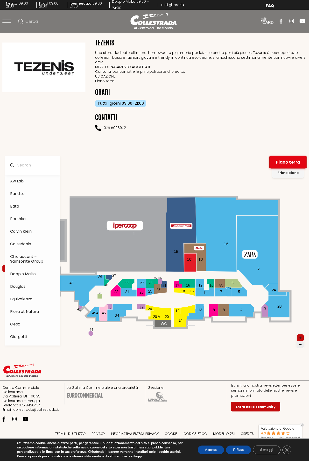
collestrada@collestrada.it (36, 409)
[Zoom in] (300, 337)
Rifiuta (238, 449)
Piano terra (288, 162)
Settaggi (266, 449)
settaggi (135, 456)
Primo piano (288, 172)
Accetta (211, 449)
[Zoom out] (300, 344)
